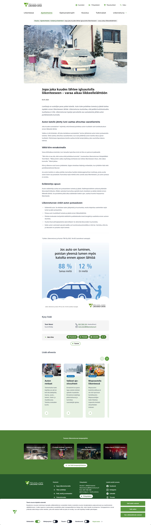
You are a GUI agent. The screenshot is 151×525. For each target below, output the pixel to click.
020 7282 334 (82, 324)
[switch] (55, 521)
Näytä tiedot (96, 521)
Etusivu (36, 21)
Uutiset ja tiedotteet (57, 21)
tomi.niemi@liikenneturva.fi (87, 327)
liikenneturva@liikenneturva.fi (89, 488)
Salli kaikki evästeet (133, 503)
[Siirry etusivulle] (33, 5)
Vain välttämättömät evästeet (133, 515)
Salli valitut (133, 509)
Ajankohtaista (44, 21)
